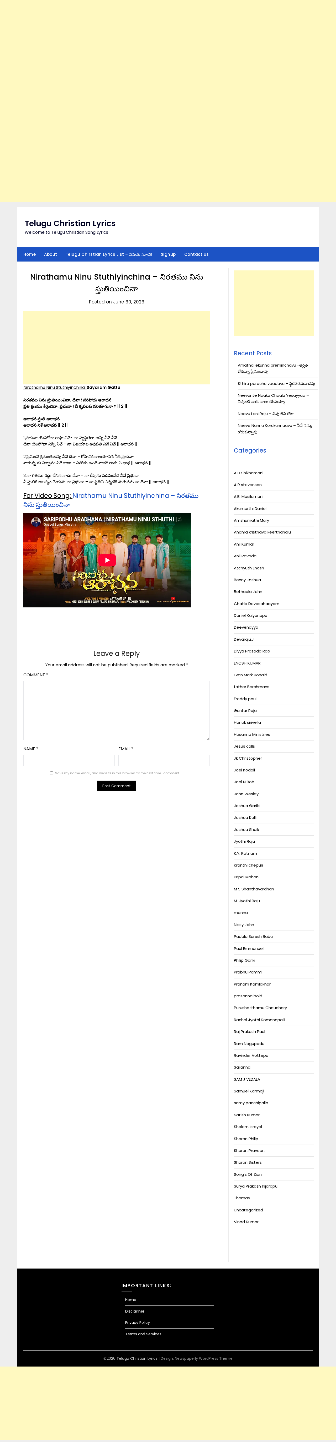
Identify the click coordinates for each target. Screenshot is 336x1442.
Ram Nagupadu (249, 1043)
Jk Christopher (248, 758)
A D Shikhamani (248, 473)
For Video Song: (47, 495)
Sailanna (242, 1067)
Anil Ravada (245, 556)
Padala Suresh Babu (253, 936)
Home (29, 254)
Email (125, 749)
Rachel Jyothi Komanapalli (259, 1019)
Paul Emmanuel (249, 948)
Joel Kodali (244, 770)
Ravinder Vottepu (251, 1055)
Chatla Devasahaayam (256, 603)
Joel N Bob (244, 782)
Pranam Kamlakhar (252, 984)
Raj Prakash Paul (249, 1031)
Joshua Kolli (245, 817)
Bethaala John (248, 591)
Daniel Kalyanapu (250, 615)
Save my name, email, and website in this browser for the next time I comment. (117, 773)
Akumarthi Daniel (250, 508)
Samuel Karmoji (249, 1091)
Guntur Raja (245, 710)
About (50, 254)
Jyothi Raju (244, 841)
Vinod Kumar (246, 1222)
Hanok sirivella (247, 722)
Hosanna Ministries (252, 734)
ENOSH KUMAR (247, 663)
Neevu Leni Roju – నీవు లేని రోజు (266, 413)
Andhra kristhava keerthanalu (262, 532)
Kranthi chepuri (248, 865)
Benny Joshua (247, 580)
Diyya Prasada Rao (252, 651)
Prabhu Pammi (248, 972)
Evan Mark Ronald (250, 675)
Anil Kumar (244, 544)
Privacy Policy (137, 1322)
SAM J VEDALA (247, 1079)
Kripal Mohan (246, 877)
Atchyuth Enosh (249, 568)
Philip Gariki (244, 960)
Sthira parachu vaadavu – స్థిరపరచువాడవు (276, 383)
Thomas (242, 1198)
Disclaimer (134, 1311)
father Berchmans (251, 686)
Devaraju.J (244, 639)
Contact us (196, 254)
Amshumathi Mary (251, 520)
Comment (35, 675)
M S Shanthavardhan (254, 889)
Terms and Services (143, 1334)
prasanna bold (248, 996)
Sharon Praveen (249, 1150)
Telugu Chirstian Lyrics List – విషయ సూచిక (109, 254)
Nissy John (244, 924)
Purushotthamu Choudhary (260, 1007)
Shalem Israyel (248, 1126)
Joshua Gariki (247, 805)
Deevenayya (246, 627)
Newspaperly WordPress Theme (204, 1358)
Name (30, 749)
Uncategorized (248, 1210)
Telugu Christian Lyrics (70, 223)
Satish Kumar (247, 1115)
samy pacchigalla (251, 1103)
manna (241, 912)
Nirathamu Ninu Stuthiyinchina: (55, 387)
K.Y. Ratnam (245, 853)
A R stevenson (248, 484)
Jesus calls (244, 746)
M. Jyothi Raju (247, 901)
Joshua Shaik (246, 829)
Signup (168, 254)
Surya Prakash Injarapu (255, 1186)
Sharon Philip (246, 1138)
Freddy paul (245, 698)
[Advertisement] (157, 101)
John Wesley (246, 794)
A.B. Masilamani (248, 496)
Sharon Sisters (248, 1162)
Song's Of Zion (248, 1174)
